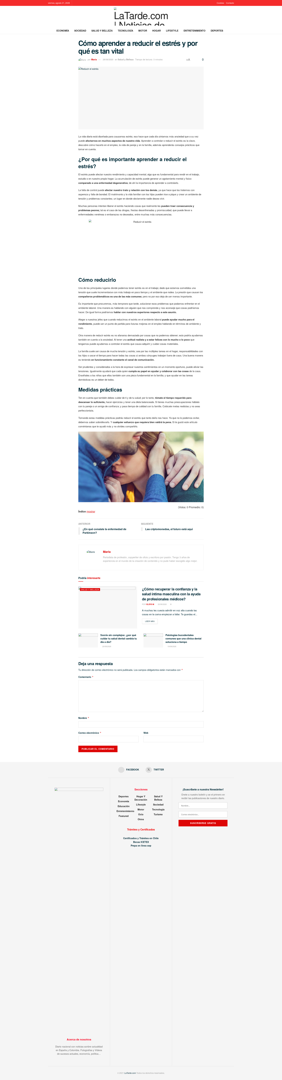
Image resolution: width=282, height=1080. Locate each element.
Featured (124, 816)
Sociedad (80, 30)
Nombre (83, 718)
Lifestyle (172, 30)
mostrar (90, 511)
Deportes (217, 30)
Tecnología (125, 30)
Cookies (220, 2)
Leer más (151, 621)
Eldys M (150, 604)
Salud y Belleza (102, 30)
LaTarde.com (130, 1073)
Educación (124, 806)
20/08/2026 (162, 604)
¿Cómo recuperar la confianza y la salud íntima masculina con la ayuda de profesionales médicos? (171, 594)
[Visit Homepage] (141, 16)
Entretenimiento (194, 30)
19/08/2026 (171, 646)
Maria (94, 59)
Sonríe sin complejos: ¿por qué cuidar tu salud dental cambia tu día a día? (118, 638)
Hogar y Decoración (140, 798)
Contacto (230, 2)
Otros (141, 819)
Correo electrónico (89, 732)
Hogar (156, 30)
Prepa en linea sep (141, 845)
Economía (62, 30)
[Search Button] (233, 30)
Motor (142, 30)
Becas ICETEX (141, 842)
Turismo (158, 814)
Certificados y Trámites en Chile (141, 838)
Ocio (140, 814)
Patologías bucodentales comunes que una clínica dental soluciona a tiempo (183, 638)
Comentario (86, 676)
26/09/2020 (108, 59)
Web (145, 732)
